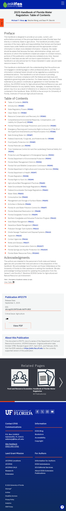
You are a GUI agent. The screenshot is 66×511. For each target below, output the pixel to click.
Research (9, 470)
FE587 (29, 135)
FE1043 (36, 253)
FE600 (42, 183)
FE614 (48, 232)
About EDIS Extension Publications (44, 471)
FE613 (35, 229)
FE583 (43, 116)
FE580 (21, 106)
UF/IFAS (8, 464)
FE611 (30, 221)
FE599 (30, 179)
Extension (9, 474)
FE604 (24, 197)
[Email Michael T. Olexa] (26, 20)
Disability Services (11, 496)
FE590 (27, 145)
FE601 (43, 186)
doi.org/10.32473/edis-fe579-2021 (18, 309)
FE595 (50, 165)
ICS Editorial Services (44, 467)
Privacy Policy (9, 499)
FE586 (52, 131)
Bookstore (39, 434)
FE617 (26, 243)
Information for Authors (45, 460)
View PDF (18, 325)
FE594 (38, 162)
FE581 (30, 109)
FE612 (35, 225)
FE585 (53, 126)
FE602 (45, 190)
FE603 (20, 193)
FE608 (37, 211)
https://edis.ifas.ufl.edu (33, 348)
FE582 (23, 113)
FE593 (48, 158)
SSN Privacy (9, 507)
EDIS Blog (39, 431)
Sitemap (8, 489)
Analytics (8, 503)
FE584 (29, 122)
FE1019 (44, 250)
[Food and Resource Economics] (19, 377)
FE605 (45, 200)
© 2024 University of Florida (14, 485)
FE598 (25, 176)
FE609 (34, 214)
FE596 (55, 169)
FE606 (28, 204)
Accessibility (40, 437)
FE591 (11, 151)
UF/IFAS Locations (13, 460)
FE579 (25, 102)
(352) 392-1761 (12, 446)
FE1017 (40, 246)
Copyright (39, 441)
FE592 (51, 155)
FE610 (53, 218)
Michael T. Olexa (17, 20)
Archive (7, 492)
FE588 (51, 138)
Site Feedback (11, 444)
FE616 (25, 239)
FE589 (32, 142)
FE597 (33, 172)
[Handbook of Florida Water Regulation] (46, 377)
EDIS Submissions (42, 464)
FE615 (18, 236)
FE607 (43, 207)
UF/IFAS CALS (11, 467)
